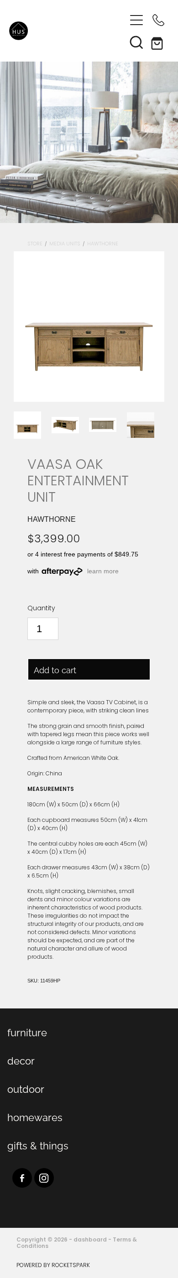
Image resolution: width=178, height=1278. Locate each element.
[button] (136, 42)
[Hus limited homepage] (67, 30)
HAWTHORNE (102, 244)
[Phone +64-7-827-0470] (158, 20)
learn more (103, 571)
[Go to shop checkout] (158, 42)
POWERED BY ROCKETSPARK (53, 1265)
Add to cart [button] (55, 669)
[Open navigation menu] (136, 20)
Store (34, 244)
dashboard (90, 1240)
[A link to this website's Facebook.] (22, 1178)
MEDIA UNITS (64, 244)
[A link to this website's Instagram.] (44, 1178)
